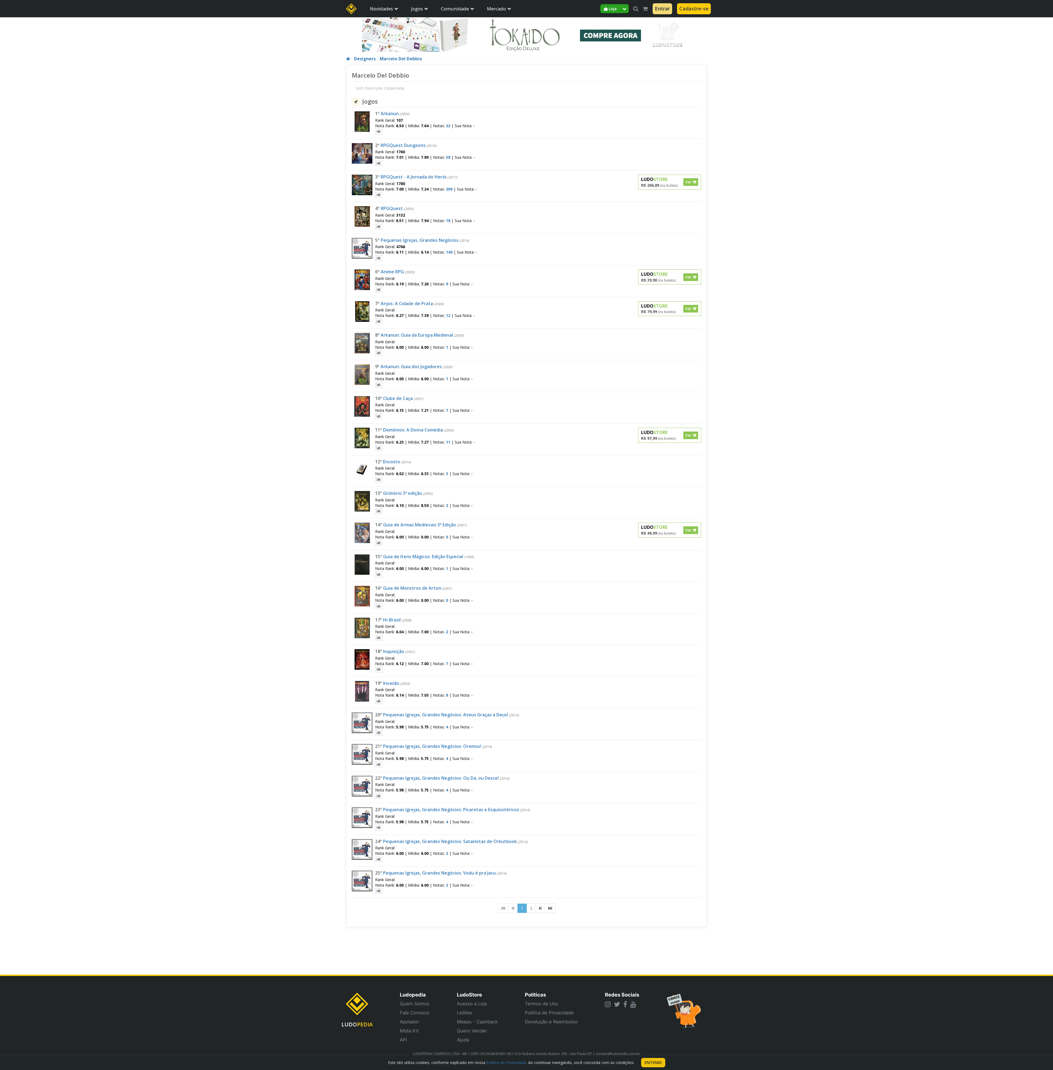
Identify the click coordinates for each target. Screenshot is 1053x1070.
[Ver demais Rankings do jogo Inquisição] (378, 669)
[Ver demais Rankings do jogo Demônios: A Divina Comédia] (378, 448)
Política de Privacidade (549, 1012)
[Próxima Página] (540, 908)
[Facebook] (625, 1004)
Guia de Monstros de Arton (412, 588)
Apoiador (409, 1021)
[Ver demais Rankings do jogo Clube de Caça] (378, 416)
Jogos (417, 8)
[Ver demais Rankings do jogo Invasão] (378, 701)
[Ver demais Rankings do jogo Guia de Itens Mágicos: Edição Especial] (378, 574)
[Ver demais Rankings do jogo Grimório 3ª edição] (378, 511)
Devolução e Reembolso (551, 1021)
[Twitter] (617, 1004)
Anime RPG (392, 272)
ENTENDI (653, 1062)
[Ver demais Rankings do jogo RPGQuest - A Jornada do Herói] (378, 195)
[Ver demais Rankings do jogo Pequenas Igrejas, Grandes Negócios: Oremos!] (378, 764)
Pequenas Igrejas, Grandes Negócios (419, 240)
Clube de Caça (398, 398)
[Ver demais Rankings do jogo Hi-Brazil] (378, 638)
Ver (689, 182)
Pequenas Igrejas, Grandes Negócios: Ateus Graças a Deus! (445, 715)
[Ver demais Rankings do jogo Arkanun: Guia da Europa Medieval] (378, 353)
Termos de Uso (541, 1003)
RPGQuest (392, 208)
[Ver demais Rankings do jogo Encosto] (378, 480)
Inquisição (393, 651)
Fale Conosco (414, 1012)
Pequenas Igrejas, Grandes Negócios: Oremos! (432, 746)
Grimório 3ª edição (402, 493)
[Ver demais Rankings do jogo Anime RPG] (378, 290)
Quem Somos (414, 1003)
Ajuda (463, 1040)
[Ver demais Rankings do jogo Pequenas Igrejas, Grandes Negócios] (378, 258)
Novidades (381, 8)
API (403, 1040)
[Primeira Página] (503, 908)
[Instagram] (608, 1004)
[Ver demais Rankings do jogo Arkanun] (378, 131)
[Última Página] (550, 908)
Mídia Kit (409, 1031)
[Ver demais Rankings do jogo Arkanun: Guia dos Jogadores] (378, 385)
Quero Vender (472, 1031)
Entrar (662, 8)
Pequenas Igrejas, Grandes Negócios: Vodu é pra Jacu (439, 873)
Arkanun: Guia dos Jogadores (411, 367)
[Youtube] (633, 1004)
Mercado (496, 8)
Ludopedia (413, 995)
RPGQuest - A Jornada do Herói (413, 177)
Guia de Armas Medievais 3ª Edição (419, 525)
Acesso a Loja (472, 1003)
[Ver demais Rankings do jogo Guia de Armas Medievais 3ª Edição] (378, 543)
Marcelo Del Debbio (401, 59)
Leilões (464, 1012)
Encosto (391, 462)
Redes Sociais (622, 995)
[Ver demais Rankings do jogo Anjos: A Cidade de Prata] (378, 321)
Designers (365, 59)
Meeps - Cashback (477, 1021)
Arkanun (390, 113)
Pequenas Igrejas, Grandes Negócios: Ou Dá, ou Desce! (441, 778)
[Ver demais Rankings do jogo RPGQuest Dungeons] (378, 163)
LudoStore (469, 995)
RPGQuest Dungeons (403, 145)
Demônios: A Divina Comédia (413, 430)
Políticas (535, 995)
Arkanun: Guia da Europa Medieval (417, 335)
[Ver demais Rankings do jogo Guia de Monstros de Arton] (378, 606)
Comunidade (455, 8)
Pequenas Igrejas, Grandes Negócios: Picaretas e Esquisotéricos (451, 810)
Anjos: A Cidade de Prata (407, 303)
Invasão (391, 683)
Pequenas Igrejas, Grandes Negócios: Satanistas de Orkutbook (450, 841)
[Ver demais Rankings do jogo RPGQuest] (378, 226)
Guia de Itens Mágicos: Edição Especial (423, 557)
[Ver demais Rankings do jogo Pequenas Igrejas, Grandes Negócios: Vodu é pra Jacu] (378, 891)
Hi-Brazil (392, 620)
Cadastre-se (694, 8)
